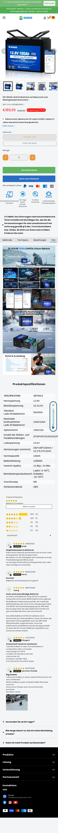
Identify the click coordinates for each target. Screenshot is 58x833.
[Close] (53, 405)
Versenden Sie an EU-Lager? (20, 721)
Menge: (6, 150)
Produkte (8, 754)
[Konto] (45, 18)
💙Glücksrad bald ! (53, 418)
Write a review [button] (29, 506)
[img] (19, 543)
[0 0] (48, 18)
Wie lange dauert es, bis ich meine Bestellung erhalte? (29, 732)
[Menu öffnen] (4, 18)
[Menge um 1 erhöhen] (32, 157)
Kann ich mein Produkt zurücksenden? (25, 742)
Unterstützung (11, 769)
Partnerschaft (11, 777)
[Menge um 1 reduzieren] (5, 157)
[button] (54, 51)
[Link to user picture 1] (17, 702)
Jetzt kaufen (49, 3)
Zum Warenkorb (29, 170)
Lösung (7, 762)
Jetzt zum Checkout (29, 178)
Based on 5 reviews (14, 503)
